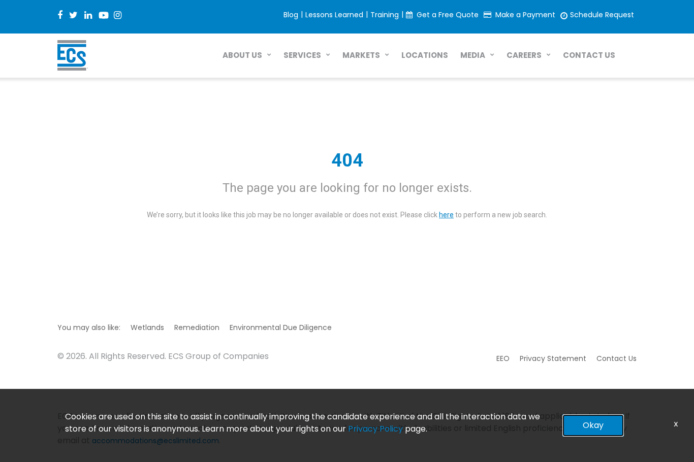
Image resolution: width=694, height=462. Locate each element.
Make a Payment (525, 15)
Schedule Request (602, 15)
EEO (503, 358)
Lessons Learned (334, 15)
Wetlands (147, 327)
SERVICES (302, 55)
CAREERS (524, 55)
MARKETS (361, 55)
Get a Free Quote (448, 15)
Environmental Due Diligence (281, 327)
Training (384, 15)
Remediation (196, 327)
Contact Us (616, 358)
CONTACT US (589, 55)
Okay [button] (593, 425)
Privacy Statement (553, 358)
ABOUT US (242, 55)
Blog (290, 15)
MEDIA (472, 55)
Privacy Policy (375, 429)
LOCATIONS (424, 55)
